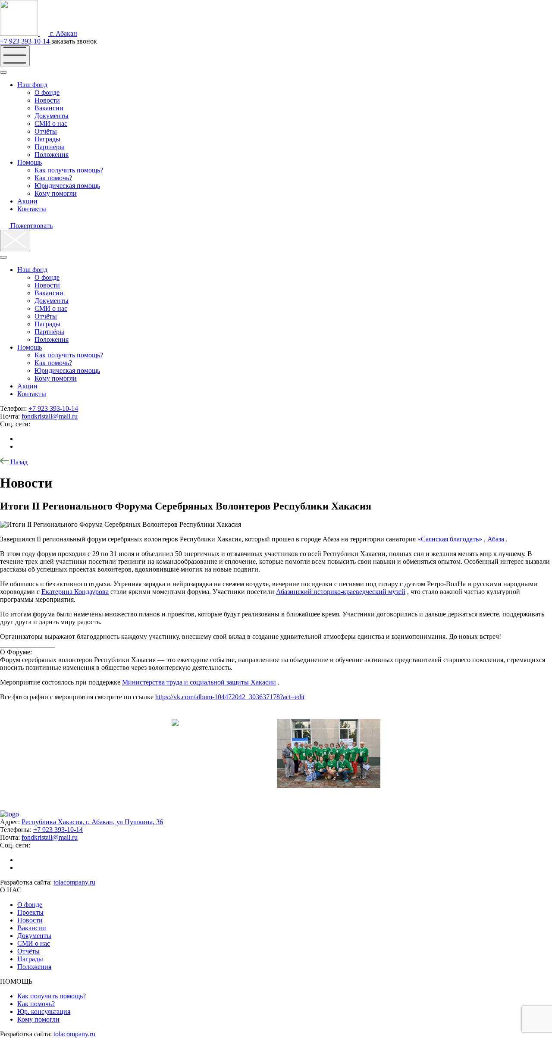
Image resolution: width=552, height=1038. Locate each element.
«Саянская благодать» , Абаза (460, 539)
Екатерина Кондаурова (75, 591)
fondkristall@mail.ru (50, 416)
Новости (47, 100)
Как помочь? (53, 177)
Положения (51, 154)
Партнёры (49, 146)
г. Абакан (62, 33)
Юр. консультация (43, 1011)
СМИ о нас (50, 123)
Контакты (31, 209)
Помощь (29, 162)
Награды (47, 139)
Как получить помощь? (68, 170)
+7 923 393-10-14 (25, 41)
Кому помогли (55, 193)
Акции (27, 201)
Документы (51, 115)
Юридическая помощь (67, 185)
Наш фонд (32, 84)
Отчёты (45, 131)
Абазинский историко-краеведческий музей (340, 591)
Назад (18, 462)
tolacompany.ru (74, 882)
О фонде (47, 92)
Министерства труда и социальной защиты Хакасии (199, 682)
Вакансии (48, 108)
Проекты (30, 912)
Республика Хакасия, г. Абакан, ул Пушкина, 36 (92, 821)
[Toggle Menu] (3, 72)
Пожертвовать (31, 225)
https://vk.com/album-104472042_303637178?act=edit (229, 696)
